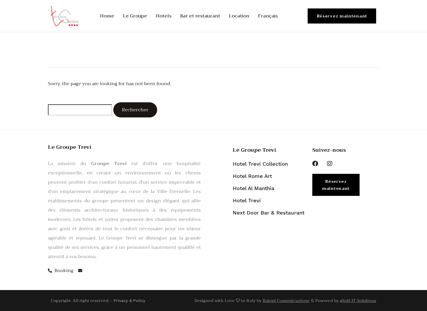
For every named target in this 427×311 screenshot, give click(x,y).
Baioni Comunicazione (286, 300)
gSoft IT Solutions (358, 300)
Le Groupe (135, 16)
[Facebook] (315, 164)
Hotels (163, 16)
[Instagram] (330, 164)
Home (107, 16)
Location (239, 16)
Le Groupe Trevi (254, 150)
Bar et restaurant (200, 16)
